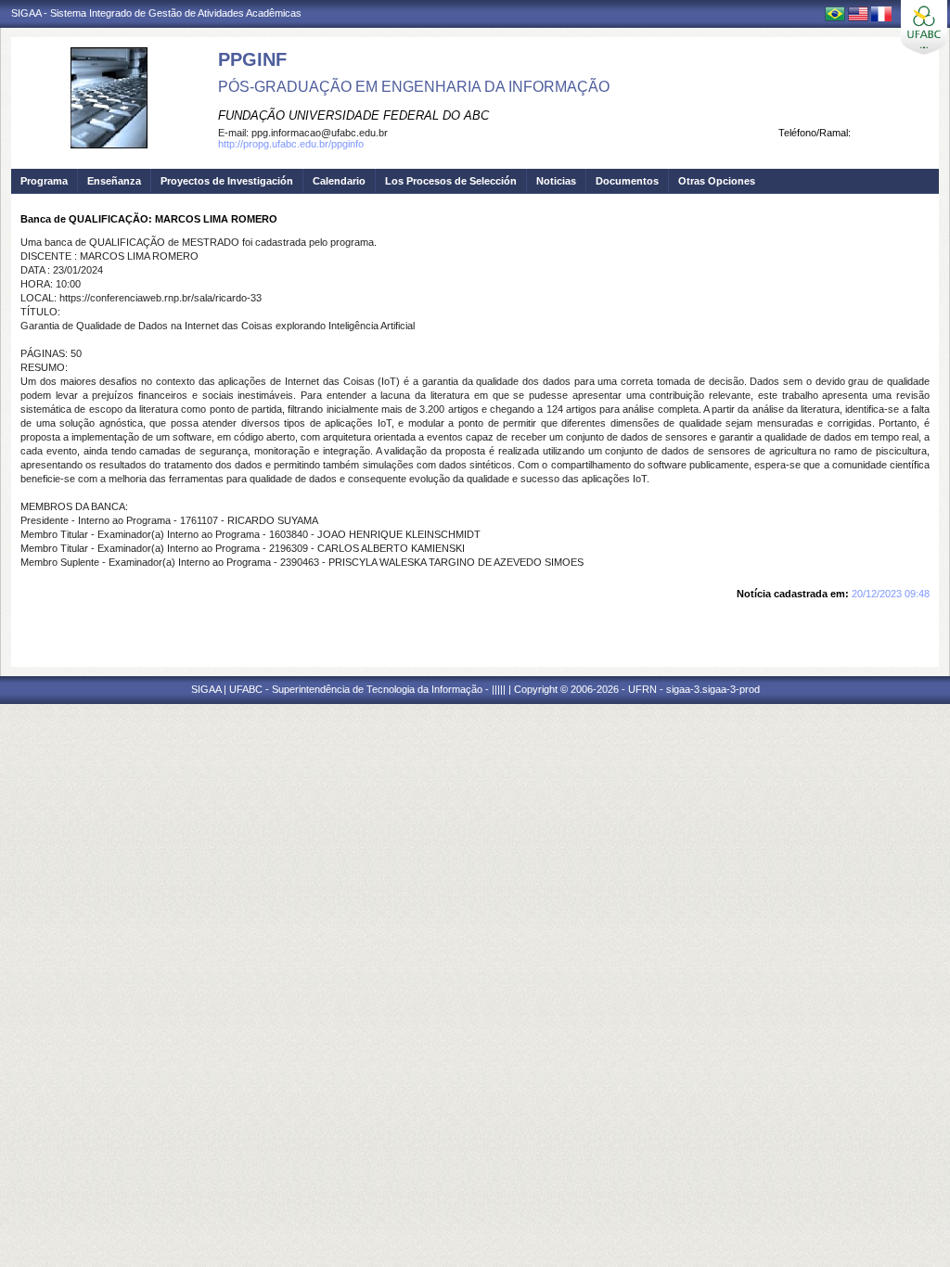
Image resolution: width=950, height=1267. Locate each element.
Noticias (556, 180)
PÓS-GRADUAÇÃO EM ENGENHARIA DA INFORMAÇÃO (414, 87)
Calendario (339, 180)
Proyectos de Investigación (226, 180)
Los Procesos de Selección (451, 180)
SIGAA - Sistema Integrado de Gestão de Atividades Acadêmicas (156, 13)
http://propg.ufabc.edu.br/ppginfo (291, 143)
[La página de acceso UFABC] (924, 27)
